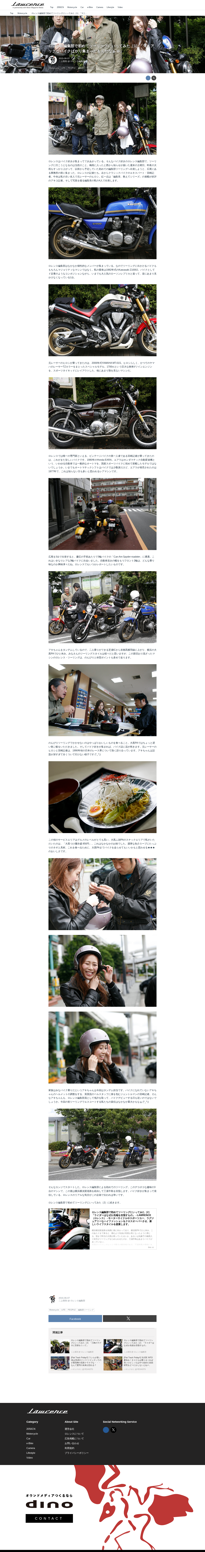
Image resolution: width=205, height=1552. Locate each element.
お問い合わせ (72, 1443)
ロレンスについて (74, 1433)
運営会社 (69, 1429)
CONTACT (49, 1518)
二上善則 (63, 61)
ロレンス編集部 (77, 61)
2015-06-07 (64, 58)
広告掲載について (74, 1438)
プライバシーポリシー (77, 1453)
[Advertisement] (70, 1271)
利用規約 (69, 1448)
